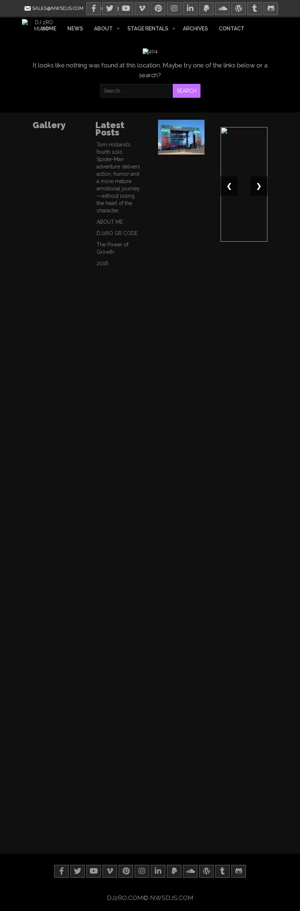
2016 (102, 263)
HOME (48, 28)
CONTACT (231, 28)
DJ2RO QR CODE (117, 233)
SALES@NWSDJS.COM (57, 8)
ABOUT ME (110, 222)
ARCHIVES (195, 28)
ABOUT (103, 28)
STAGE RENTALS (147, 28)
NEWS (75, 28)
